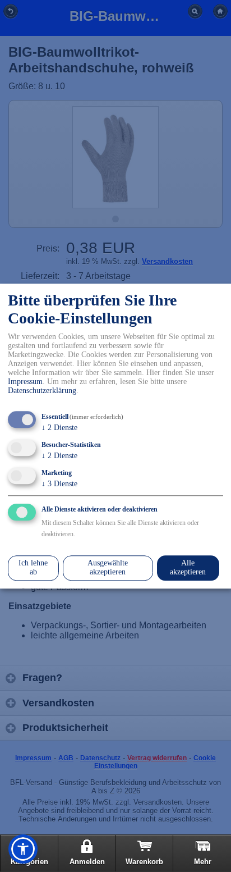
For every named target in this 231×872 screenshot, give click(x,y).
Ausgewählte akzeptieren (107, 568)
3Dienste (59, 484)
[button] (23, 849)
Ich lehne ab (33, 568)
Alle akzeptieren (188, 568)
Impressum (25, 382)
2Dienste (59, 428)
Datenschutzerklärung (42, 391)
